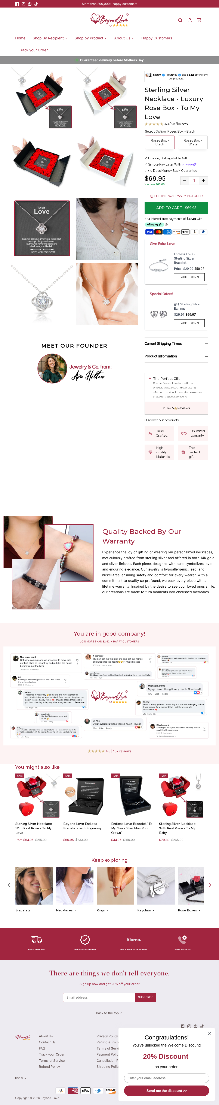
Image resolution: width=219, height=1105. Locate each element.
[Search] (180, 20)
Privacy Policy (107, 1036)
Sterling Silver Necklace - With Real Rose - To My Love (34, 828)
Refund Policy (49, 1067)
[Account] (189, 20)
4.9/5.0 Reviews (175, 123)
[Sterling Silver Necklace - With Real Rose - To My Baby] (181, 796)
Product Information (161, 356)
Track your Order (52, 1054)
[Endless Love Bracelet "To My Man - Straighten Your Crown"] (133, 796)
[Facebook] (17, 3)
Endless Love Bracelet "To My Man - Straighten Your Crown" (131, 828)
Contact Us (47, 1042)
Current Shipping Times (163, 344)
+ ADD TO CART (189, 277)
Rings (101, 910)
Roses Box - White (193, 142)
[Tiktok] (36, 3)
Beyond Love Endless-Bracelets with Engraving (82, 826)
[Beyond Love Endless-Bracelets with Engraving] (85, 796)
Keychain (144, 910)
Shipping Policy (108, 1067)
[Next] (210, 885)
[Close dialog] (209, 1033)
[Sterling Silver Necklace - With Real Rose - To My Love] (37, 796)
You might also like (37, 767)
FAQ (42, 1048)
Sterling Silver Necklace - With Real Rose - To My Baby (178, 828)
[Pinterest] (29, 3)
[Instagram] (23, 3)
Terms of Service (52, 1061)
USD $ (19, 1078)
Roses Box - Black (160, 142)
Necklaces (64, 910)
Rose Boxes (187, 910)
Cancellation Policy (111, 1061)
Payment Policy (108, 1054)
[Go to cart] (199, 20)
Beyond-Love (50, 1098)
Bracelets (23, 910)
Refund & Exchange (111, 1042)
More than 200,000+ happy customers (109, 4)
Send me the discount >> (166, 1091)
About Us (46, 1036)
